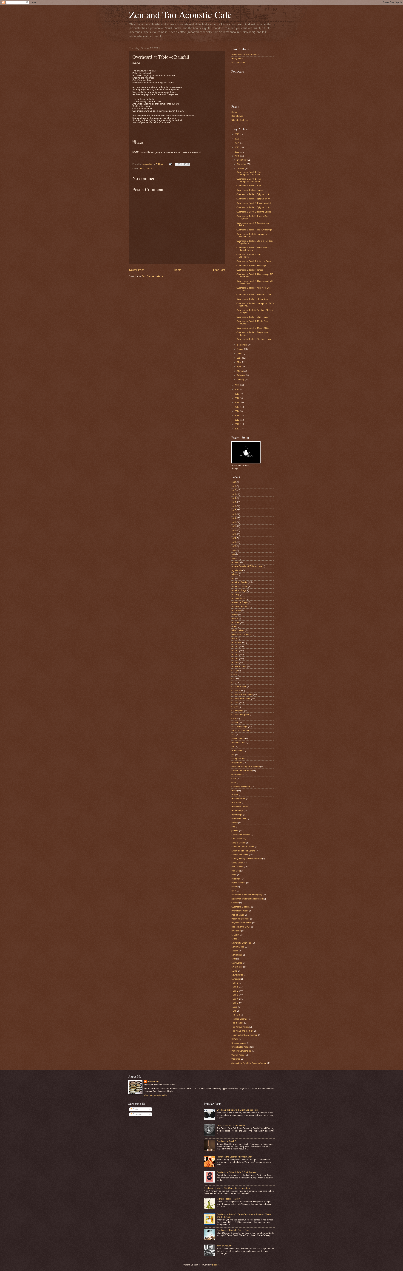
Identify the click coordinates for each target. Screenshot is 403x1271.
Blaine (234, 638)
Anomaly (235, 594)
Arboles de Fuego (239, 602)
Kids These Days (239, 838)
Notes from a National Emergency (246, 895)
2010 (237, 429)
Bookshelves (237, 116)
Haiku (234, 790)
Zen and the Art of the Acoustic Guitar (248, 1063)
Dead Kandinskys (239, 726)
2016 (237, 402)
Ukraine (234, 1039)
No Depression (238, 62)
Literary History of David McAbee (246, 858)
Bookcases (236, 642)
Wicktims (235, 1059)
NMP (233, 891)
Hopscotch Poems (239, 807)
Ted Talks (235, 1015)
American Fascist (239, 582)
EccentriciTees (238, 742)
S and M (235, 935)
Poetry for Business (240, 919)
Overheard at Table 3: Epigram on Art (253, 199)
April (239, 366)
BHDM (234, 626)
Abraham (235, 562)
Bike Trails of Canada (241, 634)
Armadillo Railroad (239, 606)
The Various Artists (240, 1027)
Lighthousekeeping (239, 855)
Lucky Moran (237, 863)
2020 (237, 385)
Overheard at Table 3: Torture (249, 270)
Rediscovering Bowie (240, 927)
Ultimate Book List (239, 120)
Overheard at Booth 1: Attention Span (253, 261)
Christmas (236, 690)
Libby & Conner (238, 843)
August (240, 349)
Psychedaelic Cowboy (241, 923)
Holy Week (236, 802)
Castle (234, 674)
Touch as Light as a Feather (244, 1035)
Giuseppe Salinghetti (240, 787)
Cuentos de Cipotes (240, 714)
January (241, 379)
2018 (237, 394)
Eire (233, 746)
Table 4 (148, 168)
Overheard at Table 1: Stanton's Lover (253, 339)
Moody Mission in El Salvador (245, 54)
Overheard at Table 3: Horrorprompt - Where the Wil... (253, 235)
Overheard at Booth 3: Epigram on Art (253, 203)
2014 (237, 411)
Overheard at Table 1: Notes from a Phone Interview (252, 249)
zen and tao (153, 1081)
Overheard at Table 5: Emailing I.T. (252, 265)
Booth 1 (234, 646)
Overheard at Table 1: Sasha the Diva (253, 294)
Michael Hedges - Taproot (228, 1199)
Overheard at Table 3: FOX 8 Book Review (236, 1172)
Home (178, 270)
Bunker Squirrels (239, 666)
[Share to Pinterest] (188, 164)
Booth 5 (234, 662)
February (241, 375)
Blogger (215, 1265)
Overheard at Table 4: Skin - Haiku (252, 317)
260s (233, 550)
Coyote (234, 706)
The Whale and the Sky (242, 1031)
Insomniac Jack (238, 818)
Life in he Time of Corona (242, 846)
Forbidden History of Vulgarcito (245, 766)
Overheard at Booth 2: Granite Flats (233, 1230)
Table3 (234, 1007)
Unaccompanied (238, 1043)
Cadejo (234, 670)
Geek (233, 782)
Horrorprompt (237, 810)
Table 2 (234, 991)
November (242, 164)
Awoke (234, 614)
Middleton (235, 879)
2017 (237, 398)
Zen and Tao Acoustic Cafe (180, 14)
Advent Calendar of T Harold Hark (246, 566)
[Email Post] (170, 164)
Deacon (234, 722)
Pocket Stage (237, 915)
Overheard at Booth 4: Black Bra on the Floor (237, 1110)
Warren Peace (237, 1055)
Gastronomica (237, 774)
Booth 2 (234, 650)
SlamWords (236, 963)
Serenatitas (236, 955)
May (239, 362)
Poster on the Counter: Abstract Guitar (234, 1157)
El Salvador (236, 750)
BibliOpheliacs (237, 630)
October (241, 168)
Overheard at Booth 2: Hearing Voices (253, 212)
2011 (237, 424)
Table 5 (234, 1003)
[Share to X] (182, 164)
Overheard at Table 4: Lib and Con (252, 299)
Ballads (234, 618)
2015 (237, 407)
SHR (233, 959)
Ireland (234, 822)
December (242, 160)
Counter (234, 702)
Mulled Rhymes (238, 883)
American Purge (238, 590)
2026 (237, 134)
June (239, 358)
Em (233, 754)
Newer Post (136, 270)
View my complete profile (155, 1095)
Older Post (218, 270)
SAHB (234, 939)
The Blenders (237, 1023)
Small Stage (237, 967)
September (242, 345)
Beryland (235, 622)
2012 (237, 420)
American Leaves (239, 586)
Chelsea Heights (238, 686)
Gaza (233, 778)
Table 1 (234, 987)
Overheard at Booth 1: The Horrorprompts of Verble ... (249, 180)
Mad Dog (235, 871)
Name (234, 886)
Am (233, 578)
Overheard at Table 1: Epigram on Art (253, 194)
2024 (237, 143)
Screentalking (237, 947)
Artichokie (236, 610)
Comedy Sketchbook (240, 698)
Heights (234, 794)
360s (142, 168)
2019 (237, 389)
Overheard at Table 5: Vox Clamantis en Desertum (227, 1188)
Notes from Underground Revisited (247, 899)
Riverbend (236, 931)
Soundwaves (237, 975)
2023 (237, 147)
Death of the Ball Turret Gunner (231, 1125)
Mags (233, 875)
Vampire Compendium (241, 1051)
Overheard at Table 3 (240, 907)
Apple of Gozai (238, 598)
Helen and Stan (238, 798)
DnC (233, 734)
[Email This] (176, 164)
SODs (234, 971)
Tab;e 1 (234, 983)
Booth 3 (234, 654)
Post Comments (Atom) (152, 276)
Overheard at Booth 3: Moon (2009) (252, 328)
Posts (135, 1109)
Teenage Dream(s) (239, 1019)
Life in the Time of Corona (243, 851)
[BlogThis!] (179, 164)
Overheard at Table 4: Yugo (248, 185)
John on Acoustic (225, 1246)
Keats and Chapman (240, 835)
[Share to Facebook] (185, 164)
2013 (237, 415)
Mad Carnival (237, 866)
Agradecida (236, 570)
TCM (233, 1011)
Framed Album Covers (241, 770)
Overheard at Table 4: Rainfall (250, 190)
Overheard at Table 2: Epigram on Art (253, 207)
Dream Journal (238, 738)
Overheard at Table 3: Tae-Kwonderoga (254, 230)
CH (232, 682)
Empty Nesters (238, 758)
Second (234, 951)
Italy (233, 827)
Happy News (237, 58)
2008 (233, 482)
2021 (237, 156)
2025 (237, 139)
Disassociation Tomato (241, 730)
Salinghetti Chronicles (241, 943)
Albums (234, 574)
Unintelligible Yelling (240, 1047)
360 (233, 554)
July (239, 353)
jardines (234, 830)
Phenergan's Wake (239, 911)
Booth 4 (234, 658)
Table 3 (234, 995)
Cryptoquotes (237, 710)
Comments (137, 1114)
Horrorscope (236, 815)
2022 (237, 152)
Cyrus (234, 718)
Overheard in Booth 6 (226, 1141)
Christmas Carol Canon (242, 694)
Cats (233, 678)
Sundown (235, 979)
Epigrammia (236, 762)
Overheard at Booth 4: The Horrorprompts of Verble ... (249, 173)
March (240, 371)
